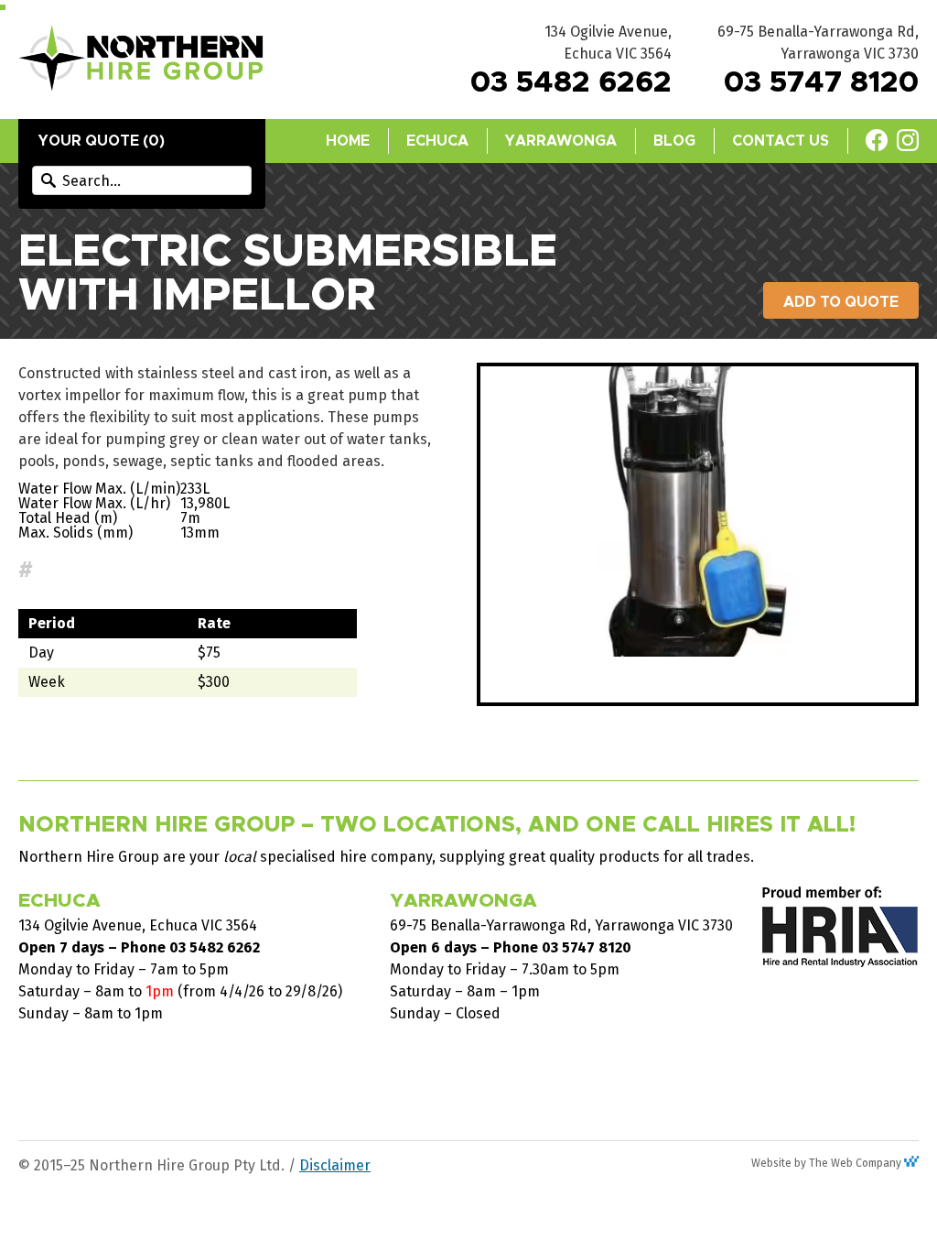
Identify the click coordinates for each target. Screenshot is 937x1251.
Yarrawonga (561, 141)
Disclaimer (335, 1165)
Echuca (437, 141)
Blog (674, 141)
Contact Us (780, 141)
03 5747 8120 (821, 83)
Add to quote (841, 302)
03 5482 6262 (571, 83)
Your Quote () (101, 141)
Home (348, 141)
